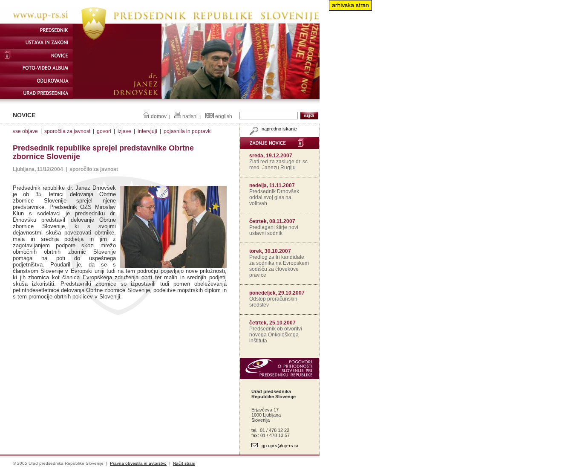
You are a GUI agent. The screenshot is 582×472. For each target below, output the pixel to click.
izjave (124, 131)
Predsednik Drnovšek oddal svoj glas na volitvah (274, 197)
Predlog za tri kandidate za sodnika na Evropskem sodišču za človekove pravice (279, 266)
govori (104, 131)
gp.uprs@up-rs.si (280, 445)
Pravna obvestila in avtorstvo (138, 463)
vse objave (25, 131)
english (223, 116)
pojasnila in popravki (188, 131)
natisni (190, 116)
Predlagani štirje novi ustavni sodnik (273, 230)
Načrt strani (184, 463)
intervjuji (147, 131)
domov (159, 116)
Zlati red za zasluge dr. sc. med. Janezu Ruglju (279, 165)
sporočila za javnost (67, 131)
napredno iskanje (278, 128)
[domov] (160, 21)
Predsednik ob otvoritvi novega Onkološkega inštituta (275, 335)
